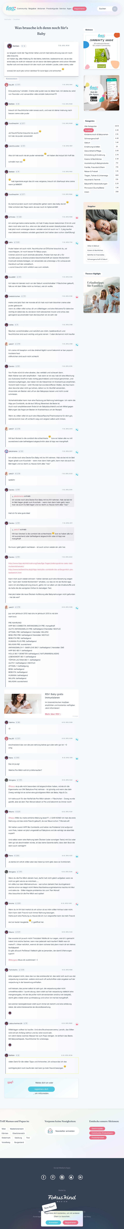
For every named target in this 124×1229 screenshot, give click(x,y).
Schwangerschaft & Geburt (97, 259)
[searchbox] (107, 8)
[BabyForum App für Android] (80, 1177)
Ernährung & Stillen (92, 147)
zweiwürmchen (14, 296)
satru (11, 242)
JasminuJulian (14, 146)
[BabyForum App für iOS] (71, 1177)
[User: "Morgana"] (6, 780)
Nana (11, 758)
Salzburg (18, 1138)
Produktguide (52, 8)
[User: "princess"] (6, 217)
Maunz (11, 812)
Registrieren (79, 9)
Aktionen (41, 8)
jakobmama (13, 451)
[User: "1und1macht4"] (6, 123)
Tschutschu (13, 970)
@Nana (11, 786)
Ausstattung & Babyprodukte (96, 163)
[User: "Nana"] (6, 758)
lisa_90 (11, 85)
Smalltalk (89, 130)
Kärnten (5, 1133)
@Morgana (13, 960)
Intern (87, 192)
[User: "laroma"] (6, 903)
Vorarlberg (6, 1142)
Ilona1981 (12, 277)
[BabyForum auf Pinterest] (52, 1177)
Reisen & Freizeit (91, 171)
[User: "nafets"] (6, 325)
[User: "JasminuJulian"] (6, 146)
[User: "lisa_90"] (6, 84)
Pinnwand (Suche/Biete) (94, 188)
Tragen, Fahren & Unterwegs (96, 175)
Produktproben (98, 1137)
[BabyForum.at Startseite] (11, 9)
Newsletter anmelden (65, 1131)
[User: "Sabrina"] (6, 722)
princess (12, 217)
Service (62, 8)
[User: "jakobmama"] (6, 451)
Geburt (87, 142)
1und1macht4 (14, 123)
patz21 (11, 344)
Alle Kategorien (91, 126)
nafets (11, 325)
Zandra (11, 366)
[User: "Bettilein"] (9, 46)
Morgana (12, 780)
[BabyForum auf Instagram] (62, 1177)
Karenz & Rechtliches (93, 159)
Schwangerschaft (92, 138)
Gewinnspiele (97, 1129)
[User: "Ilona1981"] (6, 277)
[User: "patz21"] (6, 344)
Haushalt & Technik (92, 179)
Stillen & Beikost (93, 246)
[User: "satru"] (6, 242)
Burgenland (19, 1142)
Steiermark (6, 1138)
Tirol (28, 1138)
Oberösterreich (18, 1133)
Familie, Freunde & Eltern (95, 167)
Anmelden (53, 1222)
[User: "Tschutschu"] (6, 970)
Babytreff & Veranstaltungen (96, 184)
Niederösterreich (17, 1129)
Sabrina (12, 722)
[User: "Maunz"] (6, 811)
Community (22, 8)
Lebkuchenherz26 (15, 1023)
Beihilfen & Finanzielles (95, 255)
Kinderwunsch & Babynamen (96, 134)
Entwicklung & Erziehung (95, 155)
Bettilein (16, 46)
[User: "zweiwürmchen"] (6, 296)
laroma (11, 903)
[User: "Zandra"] (6, 366)
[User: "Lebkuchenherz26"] (6, 1023)
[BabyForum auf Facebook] (43, 1177)
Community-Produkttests (102, 1133)
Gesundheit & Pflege (93, 151)
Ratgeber (32, 8)
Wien (4, 1129)
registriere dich (41, 1089)
